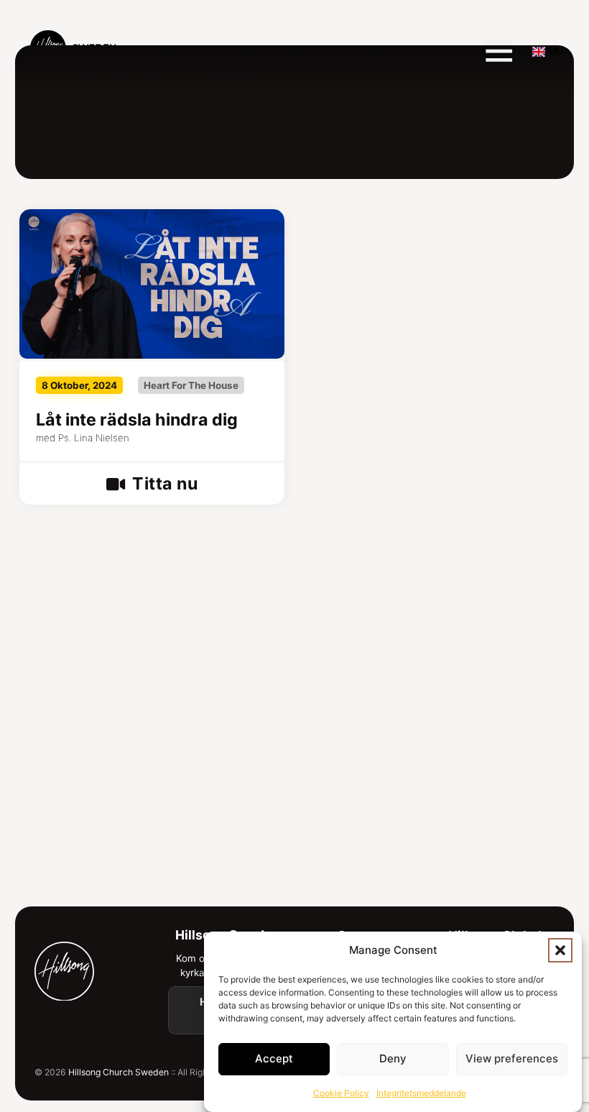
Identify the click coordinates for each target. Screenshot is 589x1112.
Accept (274, 1058)
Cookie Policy (341, 1093)
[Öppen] (499, 51)
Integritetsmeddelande (421, 1093)
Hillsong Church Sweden (118, 1072)
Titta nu (165, 483)
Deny (393, 1058)
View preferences (511, 1058)
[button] (560, 950)
